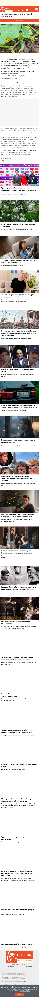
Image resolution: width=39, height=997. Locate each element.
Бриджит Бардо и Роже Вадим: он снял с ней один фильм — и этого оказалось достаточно (18, 588)
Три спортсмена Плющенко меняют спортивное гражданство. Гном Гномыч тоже (18, 189)
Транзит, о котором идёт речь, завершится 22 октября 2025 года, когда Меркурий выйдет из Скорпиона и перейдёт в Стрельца (18, 805)
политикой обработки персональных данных (18, 989)
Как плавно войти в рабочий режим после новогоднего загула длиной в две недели (17, 516)
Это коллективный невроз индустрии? (13, 410)
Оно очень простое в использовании (13, 769)
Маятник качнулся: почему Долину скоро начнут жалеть (17, 622)
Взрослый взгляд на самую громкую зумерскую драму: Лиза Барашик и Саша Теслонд (16, 478)
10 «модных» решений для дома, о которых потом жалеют (17, 296)
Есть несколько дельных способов (12, 914)
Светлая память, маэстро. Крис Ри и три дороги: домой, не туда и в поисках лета (16, 731)
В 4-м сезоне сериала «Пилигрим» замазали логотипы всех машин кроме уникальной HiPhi (19, 407)
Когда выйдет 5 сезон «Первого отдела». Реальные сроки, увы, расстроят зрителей (17, 552)
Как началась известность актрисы (12, 592)
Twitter (29, 967)
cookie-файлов (25, 991)
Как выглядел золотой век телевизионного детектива (17, 370)
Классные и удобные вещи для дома (13, 265)
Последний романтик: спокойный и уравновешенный (18, 735)
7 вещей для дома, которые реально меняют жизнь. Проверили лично (18, 261)
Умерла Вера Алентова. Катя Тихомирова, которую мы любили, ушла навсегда (17, 659)
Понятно (19, 994)
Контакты (11, 967)
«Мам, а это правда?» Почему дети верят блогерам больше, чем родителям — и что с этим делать (18, 873)
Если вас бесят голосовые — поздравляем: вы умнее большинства (18, 695)
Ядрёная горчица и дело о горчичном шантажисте (15, 838)
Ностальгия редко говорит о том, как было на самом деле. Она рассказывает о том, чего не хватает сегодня (18, 333)
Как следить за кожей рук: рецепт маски (16, 944)
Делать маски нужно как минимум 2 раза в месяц (17, 947)
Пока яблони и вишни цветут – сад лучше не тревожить (18, 225)
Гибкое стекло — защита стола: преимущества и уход (19, 766)
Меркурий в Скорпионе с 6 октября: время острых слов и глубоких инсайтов (17, 800)
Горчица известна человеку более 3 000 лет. (15, 842)
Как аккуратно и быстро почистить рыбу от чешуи (17, 911)
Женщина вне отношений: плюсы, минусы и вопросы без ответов (18, 441)
